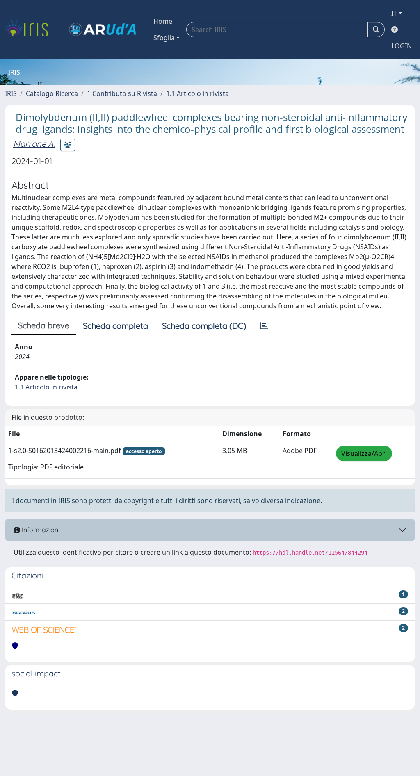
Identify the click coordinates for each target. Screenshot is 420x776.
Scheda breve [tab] (43, 325)
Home (162, 21)
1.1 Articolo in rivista (197, 93)
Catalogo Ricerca (52, 93)
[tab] (264, 326)
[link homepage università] (103, 29)
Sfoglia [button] (164, 37)
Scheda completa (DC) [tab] (204, 326)
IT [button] (394, 13)
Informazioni (39, 530)
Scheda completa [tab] (115, 326)
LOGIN (401, 45)
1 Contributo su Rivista (122, 93)
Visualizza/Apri (364, 453)
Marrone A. (34, 144)
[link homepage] (30, 29)
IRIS (11, 93)
